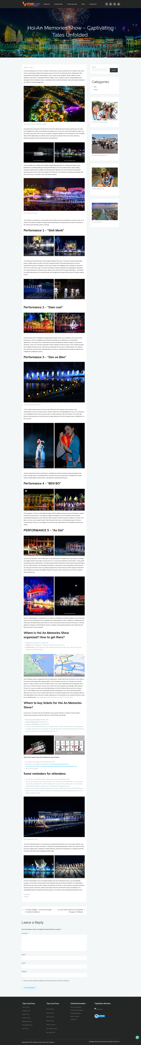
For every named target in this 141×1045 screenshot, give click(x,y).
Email (24, 963)
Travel (26, 896)
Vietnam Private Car (113, 1041)
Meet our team (74, 1016)
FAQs (83, 4)
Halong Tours (26, 1010)
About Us (47, 4)
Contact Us (93, 4)
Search (94, 67)
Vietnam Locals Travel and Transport (43, 1042)
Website (24, 971)
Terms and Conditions (76, 1010)
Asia (95, 87)
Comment (25, 933)
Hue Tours (25, 1028)
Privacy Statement (76, 1007)
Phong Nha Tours (27, 1025)
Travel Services (72, 4)
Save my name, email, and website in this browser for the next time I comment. (46, 980)
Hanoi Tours (25, 1007)
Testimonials (58, 4)
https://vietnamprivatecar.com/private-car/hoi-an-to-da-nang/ (55, 697)
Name (24, 954)
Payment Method (75, 1013)
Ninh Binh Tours (27, 1021)
